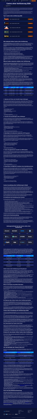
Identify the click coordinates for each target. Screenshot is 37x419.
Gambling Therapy (22, 385)
